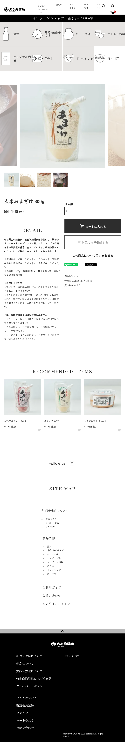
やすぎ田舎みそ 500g (95, 420)
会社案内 (50, 527)
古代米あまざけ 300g (15, 420)
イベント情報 (52, 523)
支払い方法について (29, 671)
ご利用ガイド (51, 587)
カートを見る (25, 720)
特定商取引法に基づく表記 (78, 280)
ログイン (22, 713)
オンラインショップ (41, 9)
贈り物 (50, 566)
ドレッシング (54, 570)
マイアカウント (26, 697)
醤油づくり (51, 519)
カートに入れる (95, 226)
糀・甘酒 (51, 574)
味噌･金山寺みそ (55, 550)
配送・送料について (29, 656)
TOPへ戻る (62, 631)
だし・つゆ (52, 554)
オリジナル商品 (55, 562)
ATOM (75, 656)
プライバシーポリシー (31, 686)
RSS (65, 656)
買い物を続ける (72, 285)
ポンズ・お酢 (54, 558)
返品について (71, 275)
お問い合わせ (51, 595)
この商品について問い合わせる (92, 255)
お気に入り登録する (95, 242)
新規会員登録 (25, 705)
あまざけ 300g (51, 420)
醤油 (49, 546)
